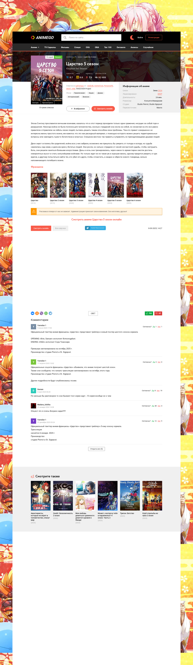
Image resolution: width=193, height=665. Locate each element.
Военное (86, 97)
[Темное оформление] (132, 37)
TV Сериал (78, 57)
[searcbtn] (65, 37)
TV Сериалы (50, 47)
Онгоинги (121, 47)
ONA (97, 47)
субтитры (79, 86)
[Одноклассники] (37, 313)
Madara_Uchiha (43, 405)
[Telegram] (50, 313)
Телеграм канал (97, 228)
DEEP (68, 89)
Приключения (79, 93)
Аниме (34, 47)
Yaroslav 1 (41, 325)
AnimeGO (44, 37)
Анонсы (134, 47)
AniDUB (90, 86)
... (58, 103)
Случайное (148, 47)
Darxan (40, 389)
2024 (160, 90)
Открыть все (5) (96, 449)
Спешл (77, 47)
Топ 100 (107, 47)
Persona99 (108, 86)
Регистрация (153, 37)
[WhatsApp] (46, 313)
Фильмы (65, 47)
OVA (88, 47)
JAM (73, 89)
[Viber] (41, 313)
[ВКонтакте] (32, 313)
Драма (100, 93)
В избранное (79, 109)
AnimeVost (98, 86)
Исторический (73, 97)
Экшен (91, 93)
